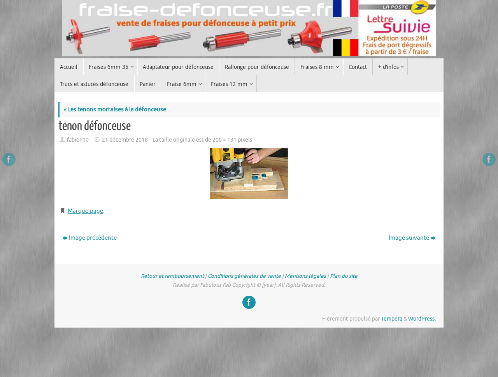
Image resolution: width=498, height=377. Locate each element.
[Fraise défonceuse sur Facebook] (9, 159)
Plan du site (344, 276)
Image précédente (93, 238)
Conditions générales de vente (244, 276)
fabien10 (78, 140)
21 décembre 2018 (125, 140)
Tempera (391, 319)
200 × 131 (224, 140)
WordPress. (422, 319)
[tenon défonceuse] (249, 173)
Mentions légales (305, 276)
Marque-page (85, 211)
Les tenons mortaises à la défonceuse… (117, 109)
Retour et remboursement (172, 276)
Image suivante (409, 238)
